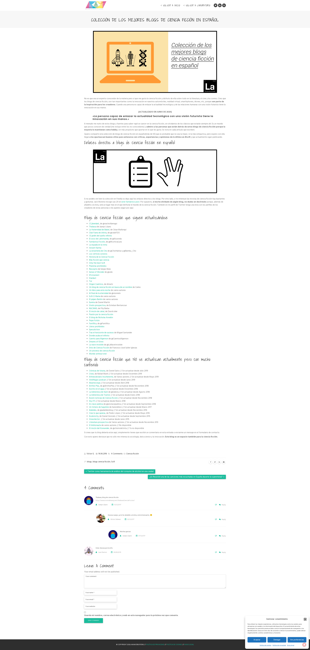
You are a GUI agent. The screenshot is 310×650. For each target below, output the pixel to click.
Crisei (91, 373)
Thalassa (92, 226)
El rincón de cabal (96, 311)
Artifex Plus (94, 386)
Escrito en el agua (96, 389)
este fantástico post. (130, 202)
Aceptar (257, 639)
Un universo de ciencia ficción (102, 350)
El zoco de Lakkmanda (99, 238)
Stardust (92, 278)
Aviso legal (290, 645)
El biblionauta (95, 425)
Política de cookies (265, 645)
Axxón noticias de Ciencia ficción (103, 398)
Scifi (113, 461)
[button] (305, 619)
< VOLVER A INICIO (170, 5)
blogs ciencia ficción (101, 461)
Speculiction (94, 329)
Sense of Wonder (96, 272)
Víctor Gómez (115, 519)
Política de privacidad (279, 645)
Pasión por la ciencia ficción (101, 314)
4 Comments (117, 453)
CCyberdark (94, 223)
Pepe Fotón (94, 320)
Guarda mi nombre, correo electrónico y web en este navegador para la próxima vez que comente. (131, 615)
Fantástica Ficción (97, 242)
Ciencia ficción (132, 453)
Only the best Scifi (97, 263)
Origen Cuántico (96, 284)
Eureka (92, 302)
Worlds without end (97, 354)
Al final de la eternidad (98, 293)
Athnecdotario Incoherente (101, 377)
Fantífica (93, 323)
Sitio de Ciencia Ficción (99, 347)
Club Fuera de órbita (98, 232)
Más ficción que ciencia (99, 260)
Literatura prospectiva (98, 422)
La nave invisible (96, 344)
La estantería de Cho (98, 251)
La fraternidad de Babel (99, 229)
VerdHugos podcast (97, 380)
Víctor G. (90, 453)
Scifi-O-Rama (94, 296)
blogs (89, 461)
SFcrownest (94, 275)
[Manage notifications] (304, 645)
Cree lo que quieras (97, 413)
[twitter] (215, 462)
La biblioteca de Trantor (99, 395)
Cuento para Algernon (98, 338)
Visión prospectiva (97, 305)
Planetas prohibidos (97, 266)
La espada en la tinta (98, 245)
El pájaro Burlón (96, 299)
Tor (90, 281)
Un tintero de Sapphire (99, 407)
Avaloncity (93, 416)
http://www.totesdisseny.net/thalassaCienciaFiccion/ (115, 500)
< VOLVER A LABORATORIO (196, 5)
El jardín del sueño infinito (100, 235)
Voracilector (94, 419)
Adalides (92, 410)
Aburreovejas (95, 383)
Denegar (277, 639)
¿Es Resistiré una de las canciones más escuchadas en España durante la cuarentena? (186, 477)
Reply (224, 504)
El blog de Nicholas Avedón (101, 317)
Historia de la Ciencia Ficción (101, 257)
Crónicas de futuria (97, 370)
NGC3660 (93, 308)
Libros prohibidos (96, 326)
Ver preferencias (297, 639)
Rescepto (93, 269)
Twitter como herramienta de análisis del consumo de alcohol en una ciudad (120, 471)
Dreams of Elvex (96, 341)
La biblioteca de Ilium (98, 392)
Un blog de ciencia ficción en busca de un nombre (110, 287)
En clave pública (96, 404)
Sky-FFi (92, 401)
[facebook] (210, 462)
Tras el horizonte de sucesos (101, 332)
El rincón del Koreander (99, 428)
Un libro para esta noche (99, 290)
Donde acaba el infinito (99, 335)
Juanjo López (103, 504)
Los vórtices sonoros (98, 254)
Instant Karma (95, 248)
